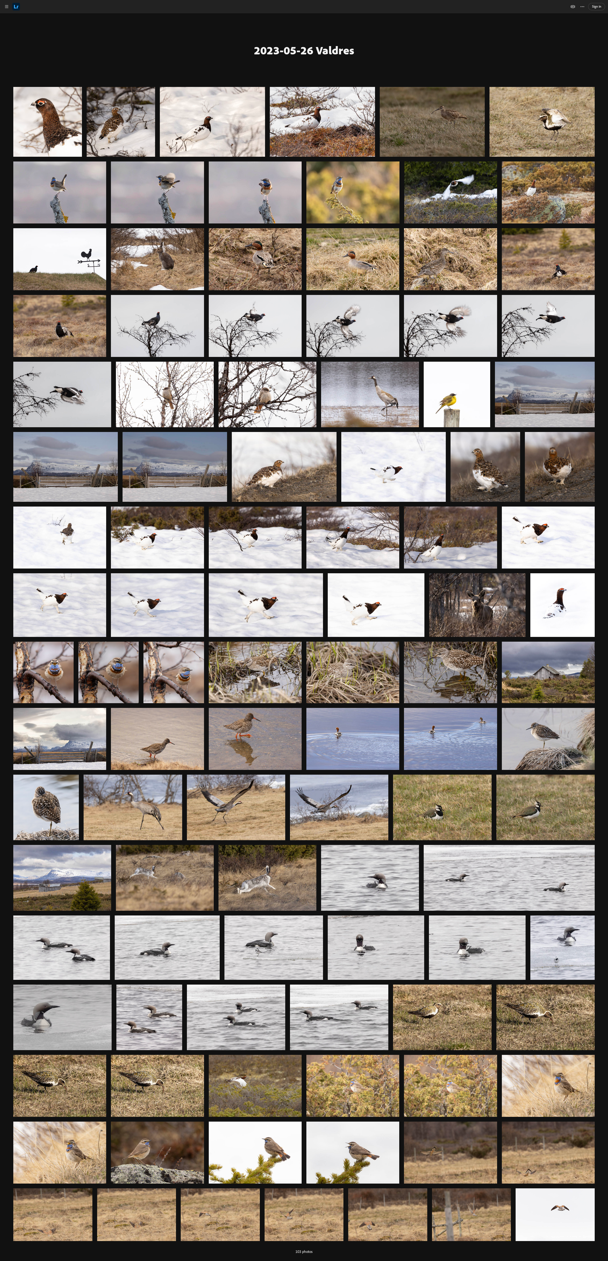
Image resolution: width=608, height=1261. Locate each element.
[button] (6, 6)
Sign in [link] (596, 6)
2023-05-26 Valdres (304, 50)
